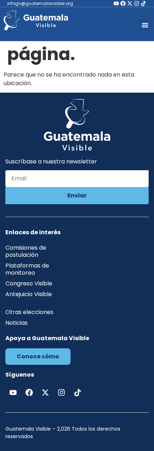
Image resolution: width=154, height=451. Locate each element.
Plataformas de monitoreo (27, 269)
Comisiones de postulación (25, 251)
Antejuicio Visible (28, 294)
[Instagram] (136, 3)
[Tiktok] (143, 3)
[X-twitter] (129, 3)
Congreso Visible (28, 283)
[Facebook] (123, 3)
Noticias (16, 323)
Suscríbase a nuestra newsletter (51, 162)
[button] (145, 25)
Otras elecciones (29, 312)
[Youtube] (116, 3)
